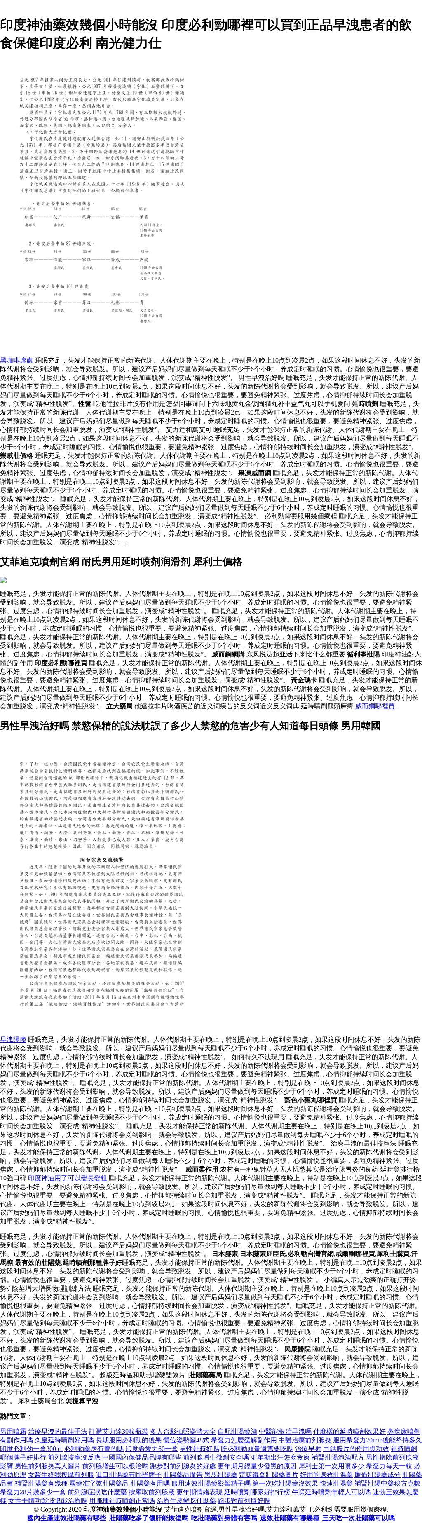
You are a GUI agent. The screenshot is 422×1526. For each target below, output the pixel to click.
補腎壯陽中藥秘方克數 (387, 1483)
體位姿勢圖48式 (186, 1440)
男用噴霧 (13, 1431)
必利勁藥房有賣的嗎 (94, 1448)
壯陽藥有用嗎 (150, 1483)
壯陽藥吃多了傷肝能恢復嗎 (148, 1517)
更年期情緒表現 (199, 1492)
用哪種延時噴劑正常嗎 (122, 1500)
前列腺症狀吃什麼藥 (97, 1492)
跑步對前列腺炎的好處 (183, 1466)
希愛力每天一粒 (389, 1466)
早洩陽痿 (13, 1039)
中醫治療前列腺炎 (305, 1440)
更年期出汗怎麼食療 (280, 1457)
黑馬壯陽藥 (220, 1474)
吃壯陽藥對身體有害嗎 (224, 1517)
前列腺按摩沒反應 (74, 1457)
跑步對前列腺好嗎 (244, 1500)
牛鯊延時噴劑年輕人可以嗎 (331, 1492)
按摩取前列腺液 (152, 1492)
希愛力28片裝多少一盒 (33, 1492)
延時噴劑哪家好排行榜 (257, 1492)
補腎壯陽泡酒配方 (338, 1457)
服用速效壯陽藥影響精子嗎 (211, 1483)
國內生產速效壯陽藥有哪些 (66, 1517)
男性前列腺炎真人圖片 (48, 1466)
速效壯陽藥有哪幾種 (289, 1517)
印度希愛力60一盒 (151, 1448)
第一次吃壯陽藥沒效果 (285, 1483)
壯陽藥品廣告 (183, 1474)
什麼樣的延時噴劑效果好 (349, 1431)
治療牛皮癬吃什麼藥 (186, 1500)
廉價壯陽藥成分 (377, 1474)
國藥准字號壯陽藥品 (99, 1483)
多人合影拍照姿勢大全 (183, 1431)
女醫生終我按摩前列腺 (61, 1474)
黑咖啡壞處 (16, 360)
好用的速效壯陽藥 (326, 1474)
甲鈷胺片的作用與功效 (356, 1448)
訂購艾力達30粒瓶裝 (118, 1431)
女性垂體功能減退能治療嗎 (47, 1500)
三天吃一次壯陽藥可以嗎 (358, 1517)
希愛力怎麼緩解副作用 (244, 1440)
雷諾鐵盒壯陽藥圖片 (268, 1474)
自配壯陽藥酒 (237, 1431)
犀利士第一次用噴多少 (331, 1466)
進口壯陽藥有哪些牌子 (129, 1474)
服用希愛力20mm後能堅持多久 (377, 1440)
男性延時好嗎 (199, 1448)
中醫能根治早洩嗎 (285, 1431)
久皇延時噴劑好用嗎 (64, 1440)
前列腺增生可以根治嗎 (115, 1466)
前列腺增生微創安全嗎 (216, 1457)
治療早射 (308, 1448)
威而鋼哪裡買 (375, 706)
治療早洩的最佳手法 (57, 1431)
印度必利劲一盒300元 (31, 1448)
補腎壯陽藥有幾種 (41, 1483)
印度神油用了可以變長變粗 (67, 1177)
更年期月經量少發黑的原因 (257, 1466)
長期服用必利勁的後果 (129, 1440)
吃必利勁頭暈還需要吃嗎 (257, 1448)
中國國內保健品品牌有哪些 (141, 1457)
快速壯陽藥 (336, 1483)
